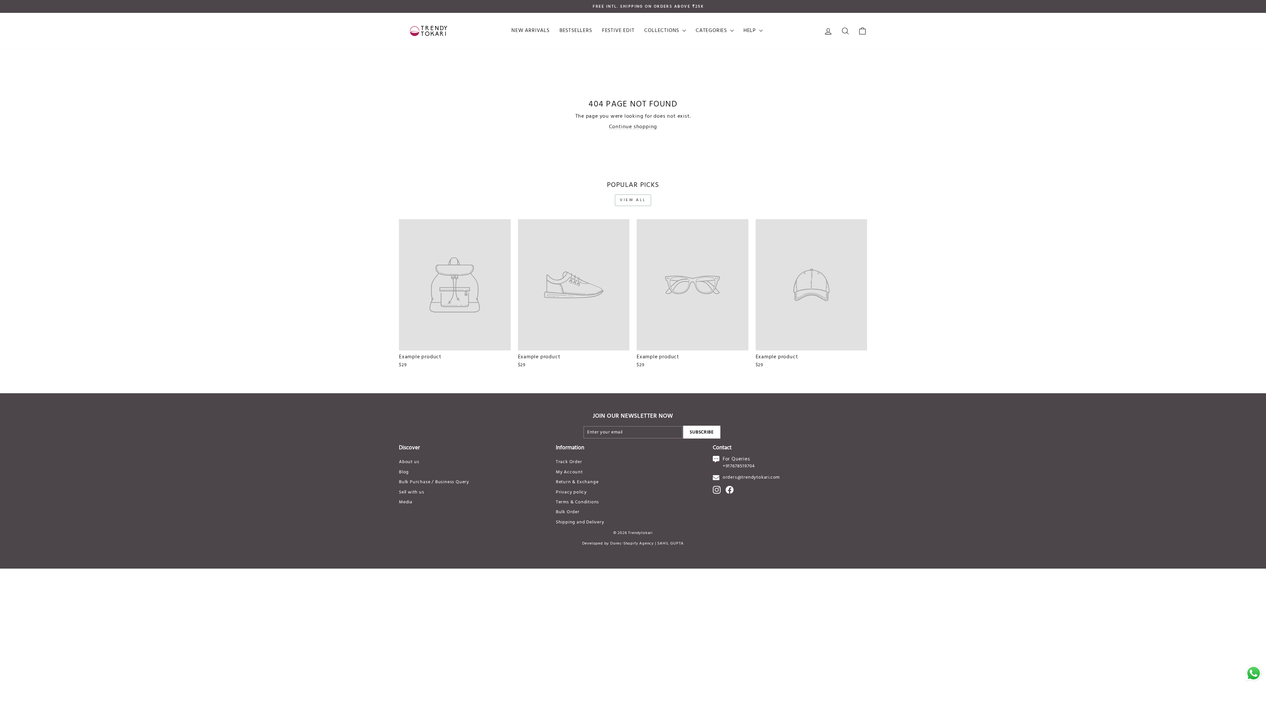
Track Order (569, 462)
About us (409, 462)
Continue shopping (633, 127)
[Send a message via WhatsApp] (1254, 673)
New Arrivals (530, 30)
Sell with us (411, 492)
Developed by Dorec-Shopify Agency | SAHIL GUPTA (633, 543)
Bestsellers (575, 30)
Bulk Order (568, 512)
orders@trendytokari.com (751, 477)
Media (405, 502)
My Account (569, 472)
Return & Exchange (577, 482)
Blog (404, 472)
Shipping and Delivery (580, 522)
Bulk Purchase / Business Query (434, 482)
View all (633, 200)
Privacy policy (571, 492)
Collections (662, 30)
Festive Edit (618, 30)
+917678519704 (739, 466)
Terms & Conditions (577, 502)
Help (750, 30)
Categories (712, 30)
